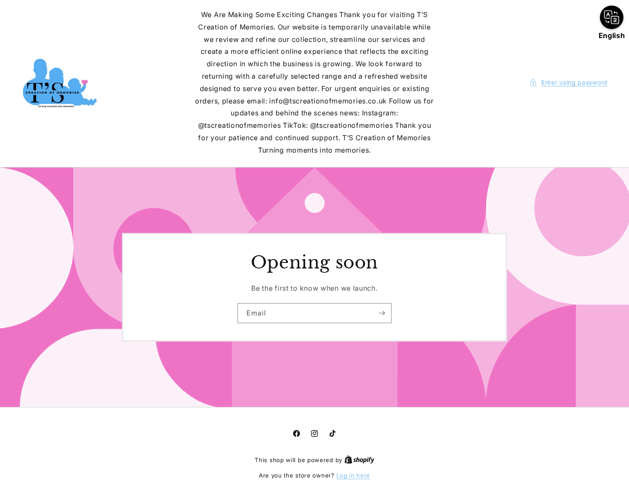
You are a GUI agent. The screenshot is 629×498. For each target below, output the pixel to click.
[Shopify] (359, 460)
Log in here (353, 475)
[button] (568, 82)
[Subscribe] (381, 313)
